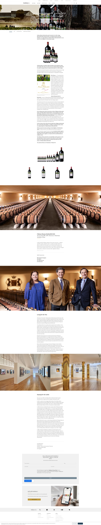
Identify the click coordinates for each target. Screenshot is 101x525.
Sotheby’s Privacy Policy (53, 470)
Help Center (39, 514)
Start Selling (34, 499)
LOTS (14, 31)
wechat (69, 509)
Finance (53, 3)
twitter (40, 509)
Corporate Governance (50, 517)
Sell (49, 3)
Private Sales (44, 3)
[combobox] (66, 3)
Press (47, 514)
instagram (54, 509)
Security (57, 514)
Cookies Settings (74, 523)
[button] (50, 236)
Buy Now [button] (38, 3)
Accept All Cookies (80, 523)
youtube (62, 509)
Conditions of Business (59, 517)
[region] (50, 523)
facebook (47, 509)
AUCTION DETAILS (19, 31)
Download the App (40, 517)
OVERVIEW (10, 31)
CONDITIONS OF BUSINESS (27, 31)
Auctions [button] (33, 3)
